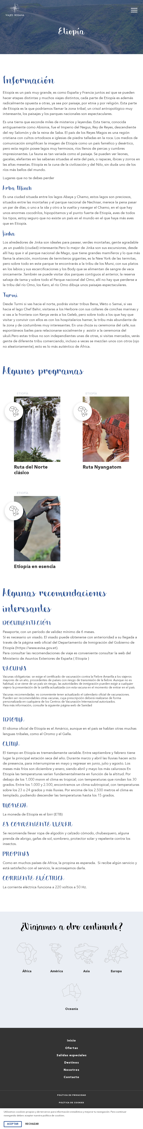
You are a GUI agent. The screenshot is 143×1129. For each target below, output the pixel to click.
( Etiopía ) (81, 659)
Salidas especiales (72, 1055)
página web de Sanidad (76, 705)
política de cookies (53, 1115)
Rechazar (32, 1124)
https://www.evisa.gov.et (36, 648)
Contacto (71, 1077)
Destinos (71, 1062)
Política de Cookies (71, 1103)
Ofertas (71, 1048)
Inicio (71, 1040)
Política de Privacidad (71, 1095)
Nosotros (71, 1070)
